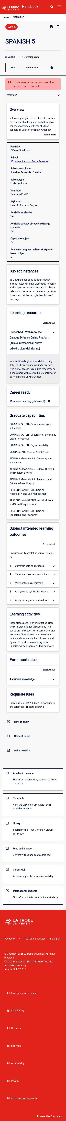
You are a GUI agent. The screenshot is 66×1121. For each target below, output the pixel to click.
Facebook (10, 938)
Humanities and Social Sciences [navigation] (31, 161)
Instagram (55, 938)
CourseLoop (56, 1116)
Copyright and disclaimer (24, 1098)
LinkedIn (41, 938)
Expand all (49, 322)
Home (6, 17)
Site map (16, 1045)
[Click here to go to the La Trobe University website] (10, 8)
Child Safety (17, 1010)
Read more (50, 135)
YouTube (29, 938)
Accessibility (17, 1063)
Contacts (16, 1028)
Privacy (15, 1081)
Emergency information (24, 993)
